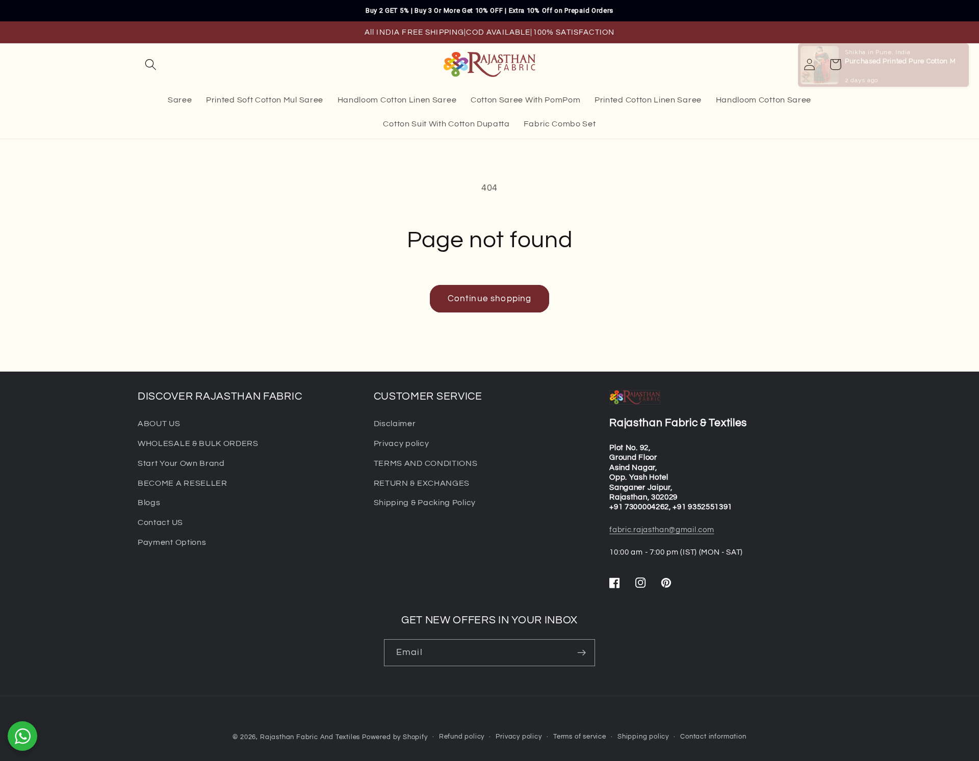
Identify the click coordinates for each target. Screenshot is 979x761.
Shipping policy (643, 736)
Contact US (160, 522)
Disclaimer (395, 423)
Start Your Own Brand (181, 463)
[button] (151, 64)
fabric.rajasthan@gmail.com (661, 530)
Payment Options (172, 542)
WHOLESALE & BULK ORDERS (198, 443)
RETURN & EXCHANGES (422, 483)
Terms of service (579, 736)
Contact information (713, 736)
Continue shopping (490, 298)
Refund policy (461, 736)
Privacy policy (401, 443)
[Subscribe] (582, 653)
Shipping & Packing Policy (425, 502)
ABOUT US (159, 423)
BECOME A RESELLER (182, 483)
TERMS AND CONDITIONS (426, 463)
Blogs (149, 502)
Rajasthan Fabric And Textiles (310, 737)
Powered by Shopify (395, 737)
